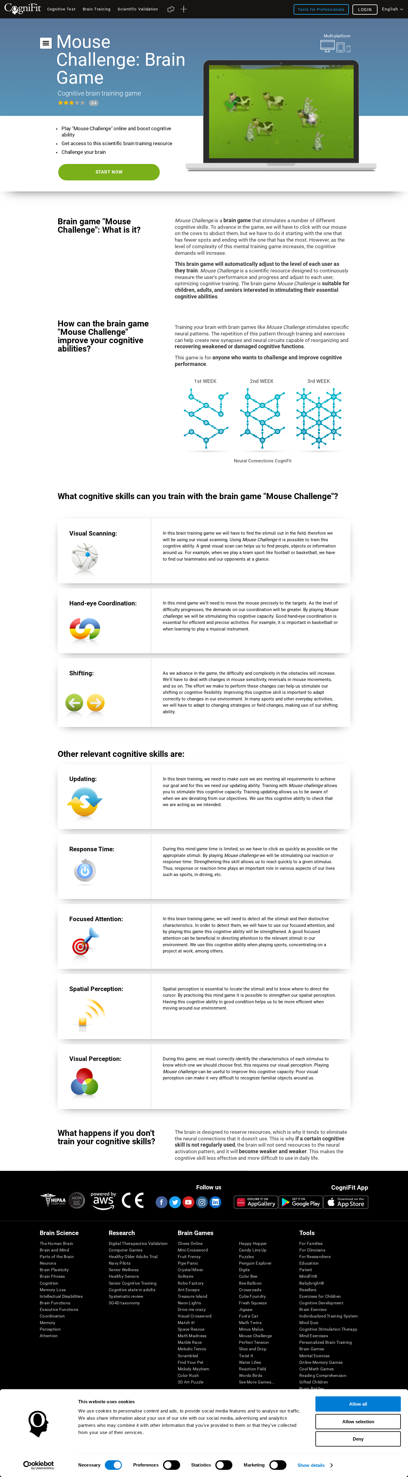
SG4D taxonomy (124, 1302)
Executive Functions (59, 1309)
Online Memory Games (321, 1362)
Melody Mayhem (193, 1368)
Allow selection (358, 1421)
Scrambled (188, 1355)
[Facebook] (161, 1202)
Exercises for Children (320, 1296)
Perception (50, 1329)
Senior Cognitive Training (133, 1283)
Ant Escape (189, 1289)
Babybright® (311, 1283)
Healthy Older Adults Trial (133, 1256)
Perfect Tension (254, 1342)
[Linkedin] (215, 1202)
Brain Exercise (312, 1309)
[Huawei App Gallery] (256, 1202)
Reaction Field (252, 1368)
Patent (305, 1269)
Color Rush (188, 1375)
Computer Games (125, 1250)
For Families (311, 1243)
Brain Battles (311, 1388)
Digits (244, 1269)
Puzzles (246, 1256)
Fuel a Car (248, 1316)
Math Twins (250, 1322)
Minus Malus (251, 1329)
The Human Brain (56, 1243)
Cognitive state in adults (132, 1289)
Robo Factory (191, 1283)
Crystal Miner (190, 1269)
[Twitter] (174, 1202)
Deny (358, 1438)
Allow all (358, 1404)
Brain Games (311, 1348)
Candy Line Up (253, 1250)
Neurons (48, 1263)
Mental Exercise (314, 1355)
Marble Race (190, 1342)
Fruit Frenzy (189, 1256)
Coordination (52, 1316)
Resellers (308, 1289)
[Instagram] (201, 1202)
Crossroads (250, 1289)
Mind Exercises (313, 1335)
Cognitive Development (321, 1302)
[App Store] (345, 1202)
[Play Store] (301, 1202)
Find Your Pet (191, 1362)
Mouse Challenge (255, 1335)
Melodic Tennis (192, 1348)
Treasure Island (192, 1296)
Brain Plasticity (54, 1269)
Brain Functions (55, 1302)
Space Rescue (191, 1329)
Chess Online (190, 1243)
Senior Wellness (124, 1269)
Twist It (246, 1355)
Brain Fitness (52, 1276)
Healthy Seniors (124, 1276)
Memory (48, 1322)
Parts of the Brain (57, 1256)
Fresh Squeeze (253, 1302)
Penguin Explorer (255, 1263)
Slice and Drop (252, 1348)
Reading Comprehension (322, 1375)
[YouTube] (188, 1202)
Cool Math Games (316, 1368)
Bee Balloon (250, 1283)
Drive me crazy (192, 1309)
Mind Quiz (309, 1322)
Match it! (186, 1322)
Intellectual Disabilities (61, 1296)
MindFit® (308, 1276)
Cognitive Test (61, 9)
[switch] (171, 1465)
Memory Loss (53, 1289)
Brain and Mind (54, 1250)
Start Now (109, 172)
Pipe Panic (188, 1263)
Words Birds (250, 1375)
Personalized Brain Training (325, 1342)
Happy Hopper (253, 1243)
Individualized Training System (328, 1316)
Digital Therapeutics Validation (138, 1243)
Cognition (49, 1283)
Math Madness (192, 1335)
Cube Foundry (252, 1296)
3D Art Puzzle (191, 1382)
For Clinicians (312, 1250)
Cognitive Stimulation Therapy (328, 1329)
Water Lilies (250, 1362)
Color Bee (248, 1276)
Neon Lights (189, 1302)
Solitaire (186, 1276)
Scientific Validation (138, 9)
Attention (49, 1335)
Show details (311, 1465)
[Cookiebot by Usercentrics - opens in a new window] (39, 1465)
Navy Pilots (120, 1263)
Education (309, 1263)
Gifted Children (313, 1382)
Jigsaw (246, 1309)
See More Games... (257, 1382)
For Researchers (315, 1256)
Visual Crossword (194, 1316)
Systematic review (126, 1296)
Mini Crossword (193, 1250)
